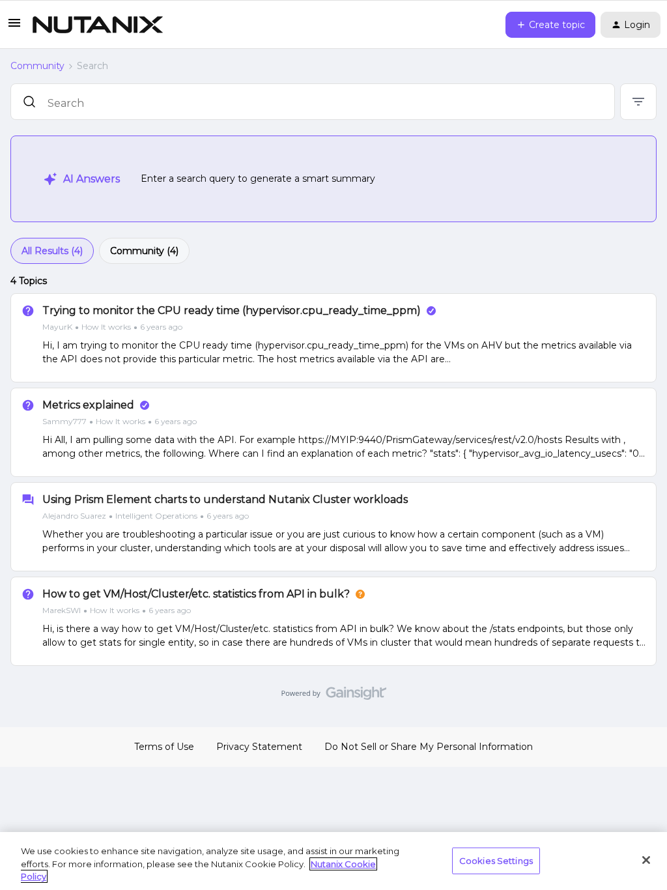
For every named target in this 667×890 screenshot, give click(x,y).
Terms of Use (164, 747)
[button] (14, 27)
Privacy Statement (259, 747)
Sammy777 (64, 421)
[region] (333, 861)
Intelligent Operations (156, 516)
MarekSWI (61, 610)
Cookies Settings (496, 860)
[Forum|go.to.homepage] (98, 25)
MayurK (57, 327)
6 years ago (161, 327)
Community (37, 66)
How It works (106, 327)
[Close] (646, 860)
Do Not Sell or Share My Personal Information (428, 747)
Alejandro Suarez (74, 516)
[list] (112, 326)
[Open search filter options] (638, 101)
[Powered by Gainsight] (333, 696)
